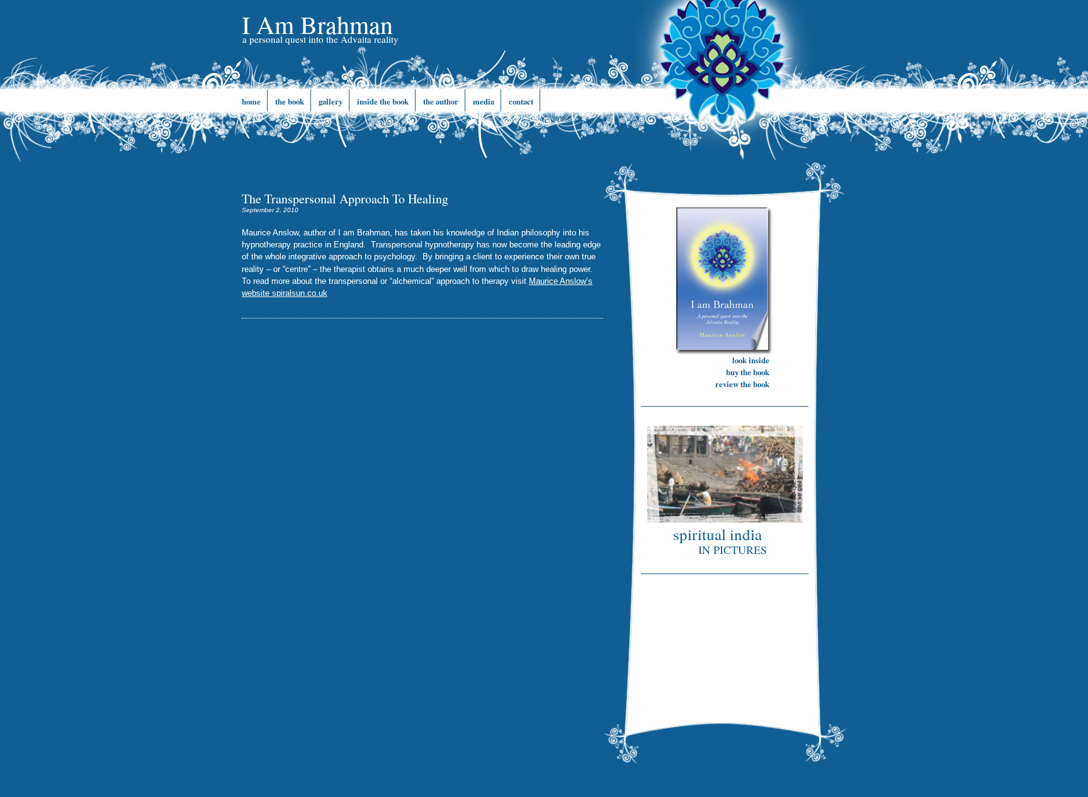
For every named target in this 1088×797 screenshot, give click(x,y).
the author (440, 101)
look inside (750, 360)
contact (521, 101)
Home (251, 101)
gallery (331, 101)
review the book (742, 384)
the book (289, 101)
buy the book (747, 372)
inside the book (383, 101)
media (483, 101)
